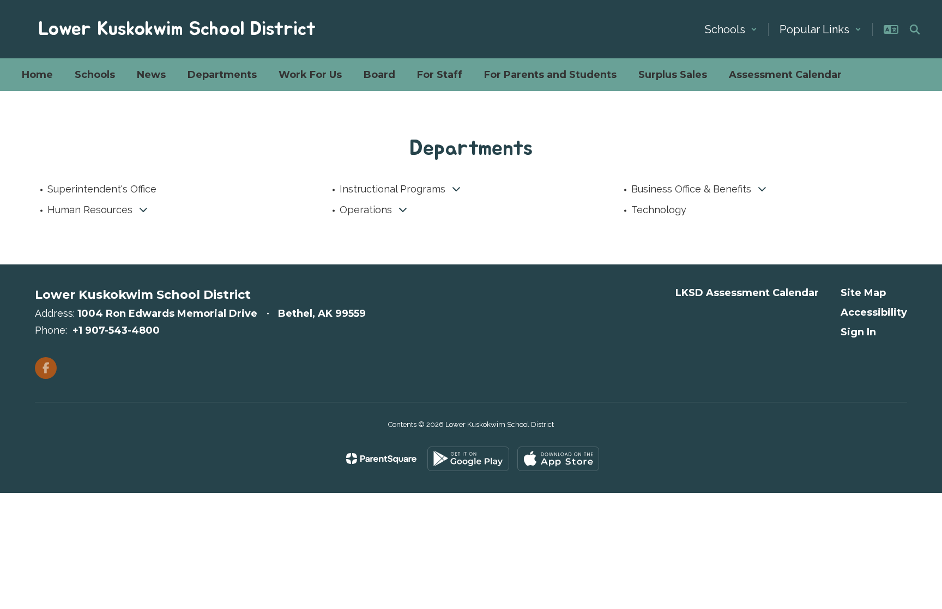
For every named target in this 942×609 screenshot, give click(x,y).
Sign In (858, 332)
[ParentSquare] (381, 458)
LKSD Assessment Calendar (747, 293)
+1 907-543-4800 (116, 330)
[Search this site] (914, 29)
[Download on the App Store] (558, 459)
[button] (731, 29)
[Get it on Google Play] (468, 459)
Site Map (863, 293)
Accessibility (874, 312)
